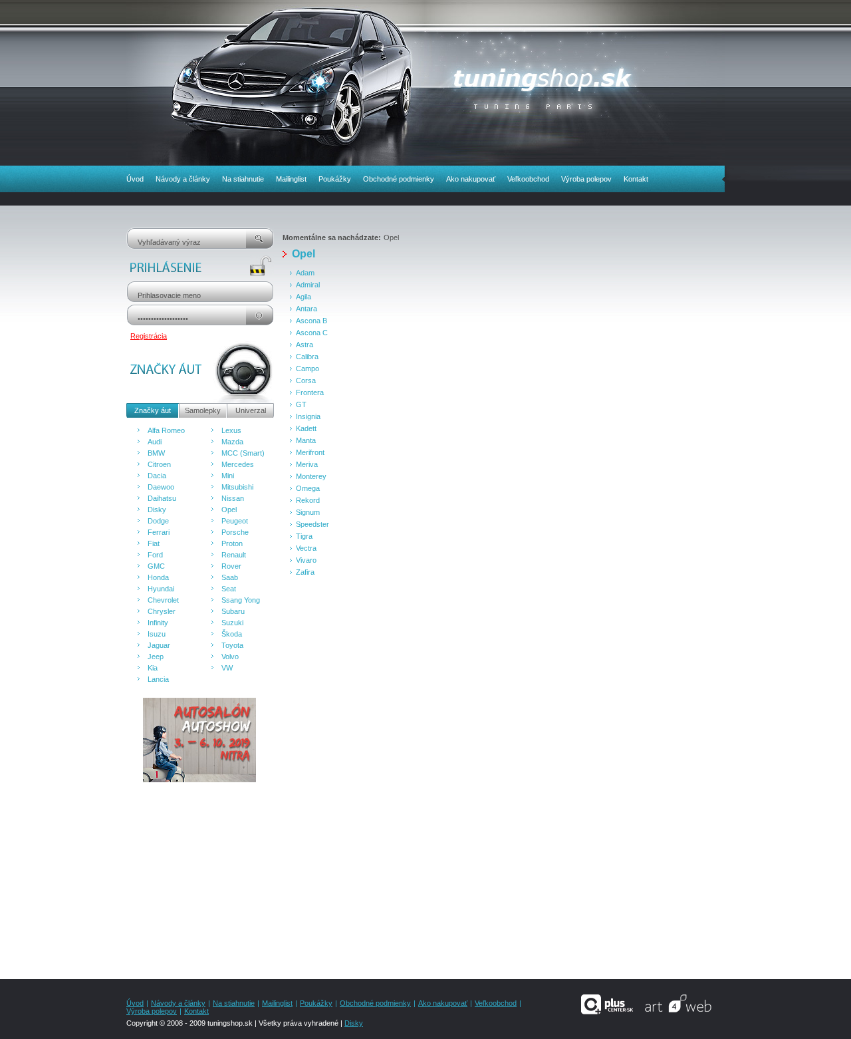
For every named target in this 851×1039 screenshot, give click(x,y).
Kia (153, 668)
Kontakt (636, 179)
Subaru (233, 611)
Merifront (310, 452)
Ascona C (312, 333)
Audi (155, 442)
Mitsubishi (237, 487)
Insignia (308, 416)
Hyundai (161, 589)
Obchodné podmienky (398, 179)
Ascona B (311, 321)
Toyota (232, 645)
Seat (228, 589)
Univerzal (250, 410)
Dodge (158, 521)
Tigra (304, 536)
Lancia (158, 679)
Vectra (306, 548)
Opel (229, 510)
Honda (158, 577)
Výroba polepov (586, 179)
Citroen (159, 464)
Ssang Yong (240, 600)
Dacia (157, 476)
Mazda (232, 442)
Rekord (308, 500)
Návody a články (183, 179)
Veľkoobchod (528, 179)
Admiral (308, 285)
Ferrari (159, 532)
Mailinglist (291, 179)
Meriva (307, 464)
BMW (156, 453)
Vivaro (306, 560)
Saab (229, 577)
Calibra (307, 357)
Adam (305, 273)
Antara (306, 309)
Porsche (235, 532)
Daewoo (161, 487)
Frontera (310, 392)
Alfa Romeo (166, 430)
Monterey (311, 476)
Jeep (156, 657)
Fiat (154, 543)
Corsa (306, 380)
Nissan (232, 498)
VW (227, 668)
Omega (308, 488)
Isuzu (157, 634)
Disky (157, 510)
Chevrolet (163, 600)
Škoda (231, 634)
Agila (303, 297)
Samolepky (203, 410)
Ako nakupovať (470, 179)
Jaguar (159, 645)
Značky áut (152, 410)
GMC (156, 566)
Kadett (306, 428)
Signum (308, 512)
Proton (232, 543)
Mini (227, 476)
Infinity (158, 623)
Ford (155, 555)
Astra (304, 345)
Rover (231, 566)
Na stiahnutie (243, 179)
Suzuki (232, 623)
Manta (306, 440)
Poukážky (334, 179)
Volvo (230, 657)
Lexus (231, 430)
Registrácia (148, 336)
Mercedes (237, 464)
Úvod (135, 179)
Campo (307, 368)
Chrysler (162, 611)
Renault (233, 555)
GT (301, 404)
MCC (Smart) (243, 453)
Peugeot (234, 521)
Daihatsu (162, 498)
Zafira (305, 572)
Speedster (312, 524)
